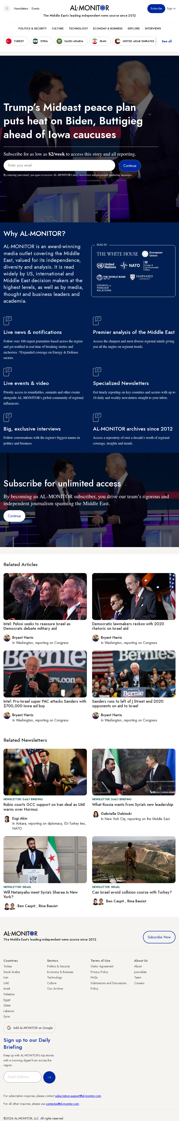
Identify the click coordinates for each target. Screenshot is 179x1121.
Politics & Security (32, 28)
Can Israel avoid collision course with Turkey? (132, 892)
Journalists (140, 972)
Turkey (7, 966)
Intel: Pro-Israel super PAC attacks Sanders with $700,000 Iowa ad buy (44, 704)
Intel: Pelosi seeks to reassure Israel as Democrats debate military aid (37, 626)
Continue (14, 515)
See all (167, 41)
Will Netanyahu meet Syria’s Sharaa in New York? (40, 894)
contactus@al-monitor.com (62, 1104)
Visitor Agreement (102, 966)
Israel (6, 988)
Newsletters (21, 8)
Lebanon (8, 1011)
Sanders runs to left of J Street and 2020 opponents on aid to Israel (128, 704)
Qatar (7, 1005)
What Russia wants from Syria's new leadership (132, 804)
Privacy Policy (99, 972)
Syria (6, 1016)
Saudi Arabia (11, 972)
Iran (5, 977)
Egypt (6, 1000)
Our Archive (55, 988)
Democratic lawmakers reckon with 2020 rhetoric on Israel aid (128, 626)
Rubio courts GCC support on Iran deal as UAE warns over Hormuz (44, 807)
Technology (78, 28)
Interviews (153, 28)
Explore (134, 28)
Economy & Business (107, 28)
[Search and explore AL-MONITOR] (6, 8)
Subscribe (156, 8)
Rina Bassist (48, 905)
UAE (6, 983)
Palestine (8, 994)
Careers (139, 983)
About (138, 966)
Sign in (171, 8)
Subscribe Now (159, 937)
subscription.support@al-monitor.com (78, 1096)
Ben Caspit (26, 905)
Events (35, 8)
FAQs (94, 977)
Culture (58, 28)
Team (137, 977)
